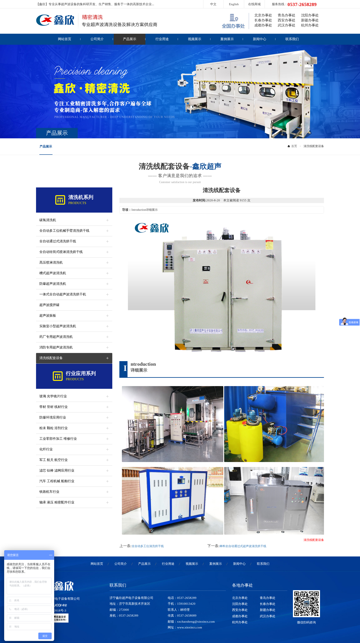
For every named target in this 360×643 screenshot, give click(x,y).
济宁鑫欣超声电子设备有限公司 (58, 598)
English (234, 4)
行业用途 (162, 39)
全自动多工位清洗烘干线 (148, 546)
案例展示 (227, 39)
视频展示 (194, 39)
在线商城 (254, 4)
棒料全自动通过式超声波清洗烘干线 (243, 546)
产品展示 (129, 39)
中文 (213, 4)
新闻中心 (259, 39)
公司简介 (97, 39)
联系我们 (292, 39)
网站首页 (64, 39)
